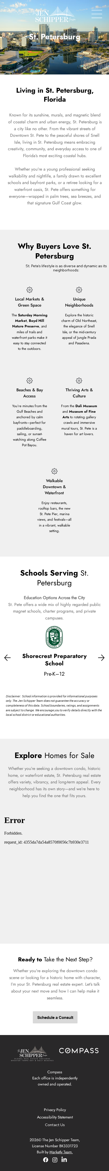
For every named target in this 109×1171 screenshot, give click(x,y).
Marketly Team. (61, 1152)
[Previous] (7, 657)
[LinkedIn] (64, 1159)
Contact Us (55, 1124)
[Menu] (97, 14)
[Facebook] (45, 1159)
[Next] (101, 657)
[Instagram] (55, 1159)
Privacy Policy (55, 1109)
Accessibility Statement (55, 1117)
